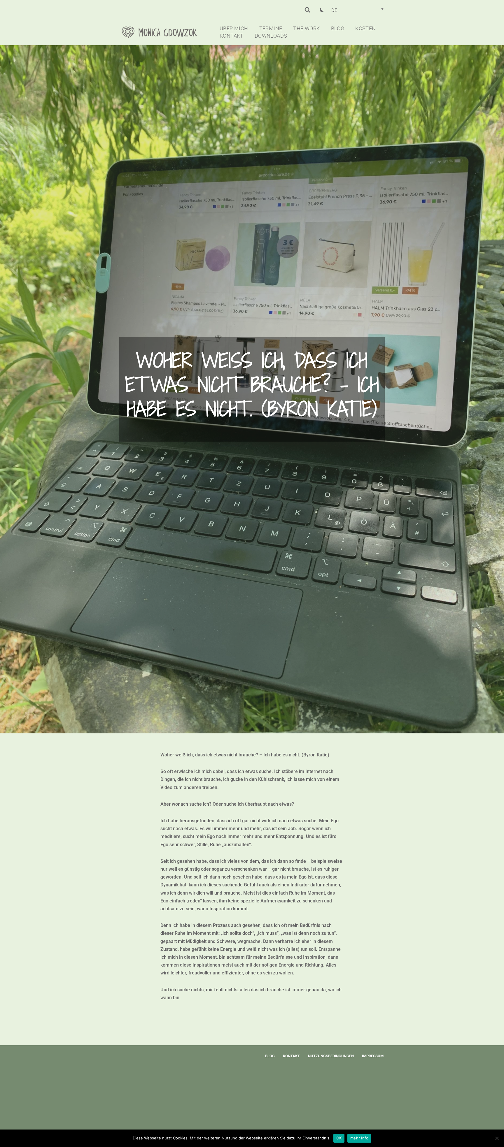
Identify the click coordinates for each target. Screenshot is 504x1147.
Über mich (234, 28)
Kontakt (232, 36)
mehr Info (359, 1138)
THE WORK (306, 28)
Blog (337, 28)
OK (339, 1138)
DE (334, 10)
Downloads (271, 36)
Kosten (365, 28)
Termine (270, 28)
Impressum (373, 1056)
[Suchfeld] (307, 10)
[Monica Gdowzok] (164, 32)
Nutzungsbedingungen (331, 1056)
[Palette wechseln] (322, 10)
